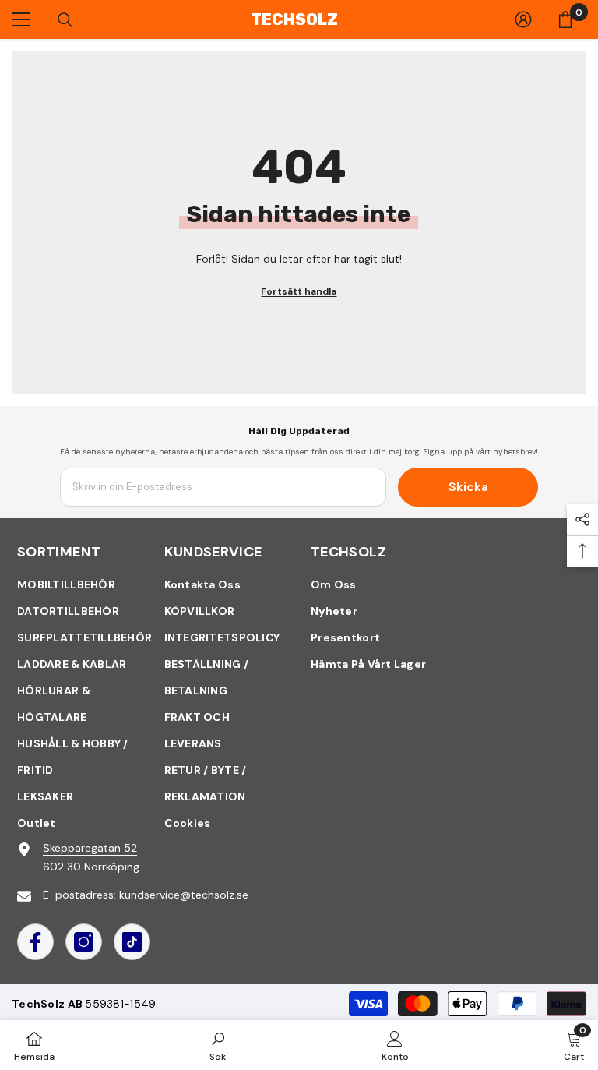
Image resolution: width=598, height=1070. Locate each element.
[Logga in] (523, 19)
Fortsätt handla (298, 291)
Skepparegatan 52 (90, 848)
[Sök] (65, 20)
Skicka (468, 486)
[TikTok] (132, 941)
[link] (217, 1045)
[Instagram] (83, 941)
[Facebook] (35, 941)
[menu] (21, 19)
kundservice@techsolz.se (183, 895)
